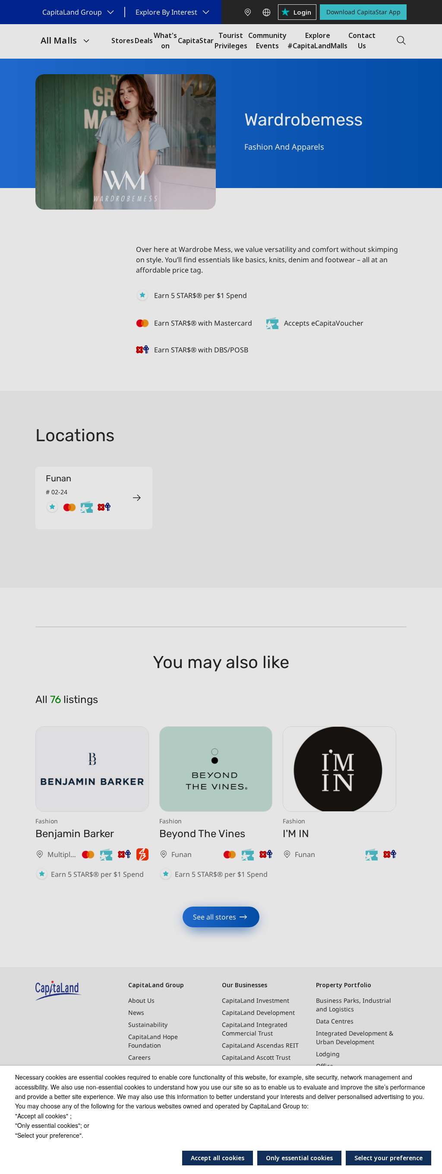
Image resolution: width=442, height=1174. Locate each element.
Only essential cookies (299, 1158)
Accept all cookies (217, 1158)
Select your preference (388, 1158)
